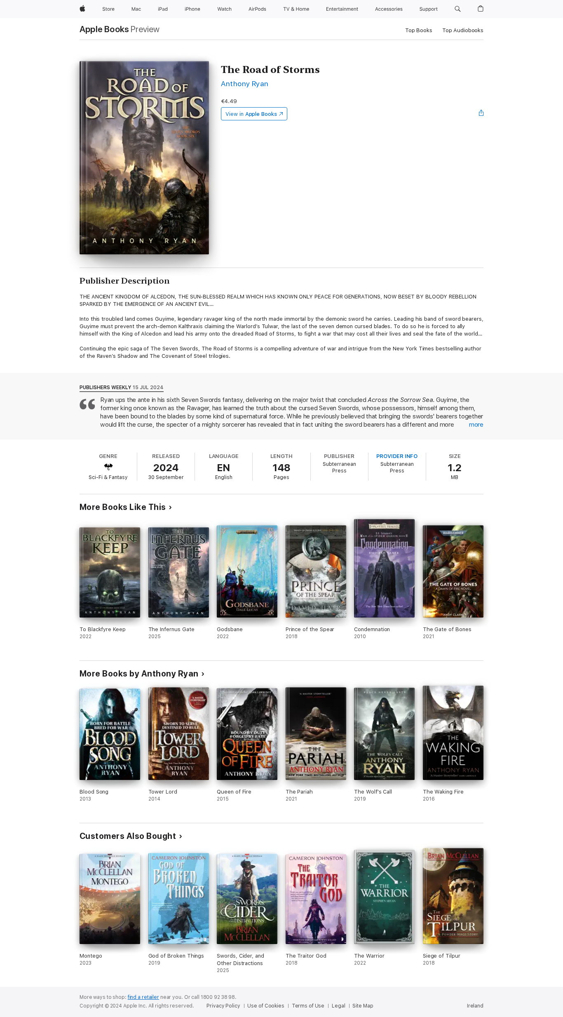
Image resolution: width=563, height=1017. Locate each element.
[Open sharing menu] (481, 113)
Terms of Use (308, 1006)
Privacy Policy (223, 1006)
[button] (457, 9)
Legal (338, 1006)
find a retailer (143, 997)
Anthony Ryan (245, 83)
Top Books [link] (418, 30)
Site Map (362, 1006)
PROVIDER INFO (397, 456)
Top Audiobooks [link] (462, 30)
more (476, 424)
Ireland (475, 1006)
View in (251, 114)
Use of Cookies (265, 1006)
